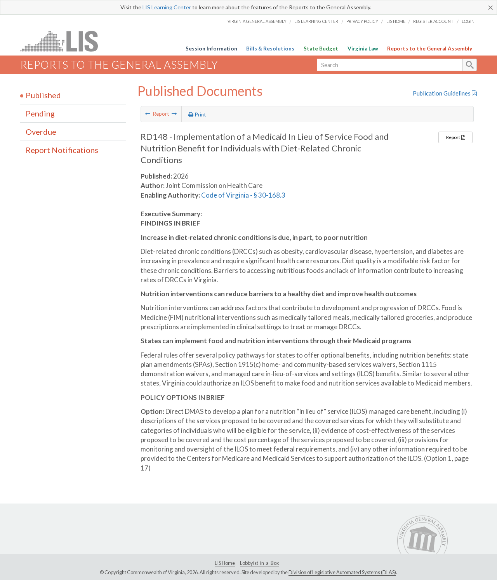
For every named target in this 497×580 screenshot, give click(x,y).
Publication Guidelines (442, 93)
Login (468, 21)
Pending (40, 113)
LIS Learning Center (166, 7)
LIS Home (395, 21)
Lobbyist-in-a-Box (259, 563)
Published (43, 95)
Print (199, 114)
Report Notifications (62, 150)
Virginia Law (363, 48)
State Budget (321, 48)
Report (453, 137)
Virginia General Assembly (257, 21)
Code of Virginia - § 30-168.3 (243, 195)
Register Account (433, 21)
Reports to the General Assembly (429, 48)
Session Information (211, 48)
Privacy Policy (362, 21)
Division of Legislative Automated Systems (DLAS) (342, 572)
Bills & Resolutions (270, 48)
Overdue (41, 131)
